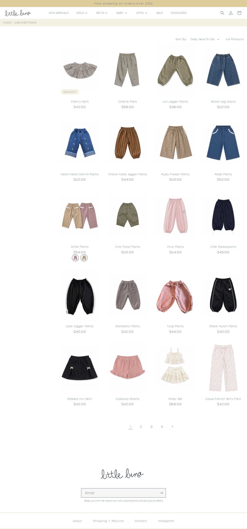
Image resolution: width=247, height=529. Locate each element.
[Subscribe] (161, 493)
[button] (82, 13)
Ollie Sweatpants (223, 246)
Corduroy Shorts (128, 398)
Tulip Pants (175, 326)
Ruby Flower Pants (175, 174)
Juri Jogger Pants (175, 101)
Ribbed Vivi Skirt (80, 398)
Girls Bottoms (25, 22)
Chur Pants (175, 246)
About (77, 520)
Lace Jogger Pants (79, 326)
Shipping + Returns (108, 520)
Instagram (166, 520)
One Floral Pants (127, 246)
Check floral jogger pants (127, 174)
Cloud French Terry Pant (223, 398)
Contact (141, 520)
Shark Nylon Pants (223, 326)
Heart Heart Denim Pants (80, 174)
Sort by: (181, 39)
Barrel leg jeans (223, 101)
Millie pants (80, 246)
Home (7, 22)
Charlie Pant (127, 101)
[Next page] (172, 426)
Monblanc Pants (127, 326)
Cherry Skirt (80, 101)
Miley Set (175, 398)
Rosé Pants (223, 174)
